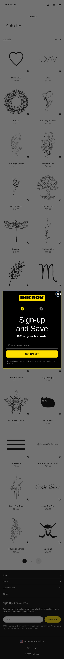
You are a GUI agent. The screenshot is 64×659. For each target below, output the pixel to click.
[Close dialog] (58, 294)
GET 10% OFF (32, 354)
